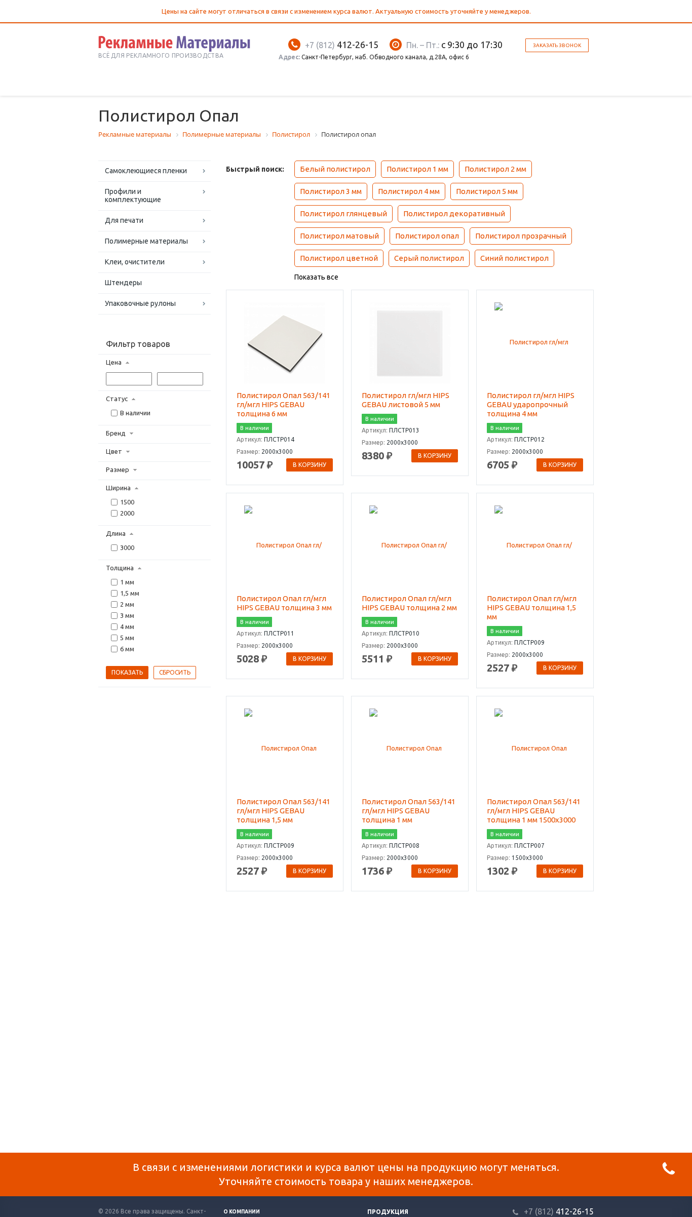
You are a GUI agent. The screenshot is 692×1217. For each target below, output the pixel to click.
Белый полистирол (335, 169)
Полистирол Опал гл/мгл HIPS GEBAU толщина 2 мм (409, 603)
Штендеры (123, 283)
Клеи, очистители (135, 262)
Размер (117, 469)
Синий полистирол (514, 258)
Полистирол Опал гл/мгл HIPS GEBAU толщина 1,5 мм (531, 607)
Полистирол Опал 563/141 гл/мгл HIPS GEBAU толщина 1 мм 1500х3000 (534, 810)
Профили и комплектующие (133, 195)
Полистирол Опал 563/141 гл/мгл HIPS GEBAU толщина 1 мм (408, 810)
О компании (241, 1211)
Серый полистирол (429, 258)
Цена (114, 362)
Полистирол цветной (339, 258)
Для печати (124, 220)
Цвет (114, 451)
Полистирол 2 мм (495, 169)
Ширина (118, 487)
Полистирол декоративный (454, 213)
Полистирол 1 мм (417, 169)
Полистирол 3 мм (331, 191)
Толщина (120, 567)
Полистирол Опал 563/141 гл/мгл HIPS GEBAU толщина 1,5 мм (283, 810)
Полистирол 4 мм (409, 191)
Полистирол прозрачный (520, 235)
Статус (117, 398)
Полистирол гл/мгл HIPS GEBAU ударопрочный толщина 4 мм (530, 404)
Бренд (116, 433)
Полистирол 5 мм (487, 191)
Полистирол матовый (339, 235)
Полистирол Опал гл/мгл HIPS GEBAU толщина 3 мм (284, 603)
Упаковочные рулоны (140, 303)
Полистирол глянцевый (343, 213)
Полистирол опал (427, 235)
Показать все (316, 277)
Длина (116, 533)
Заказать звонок (557, 45)
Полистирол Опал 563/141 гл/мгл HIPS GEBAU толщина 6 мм (283, 404)
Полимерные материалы (146, 241)
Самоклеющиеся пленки (146, 171)
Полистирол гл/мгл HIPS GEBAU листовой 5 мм (405, 400)
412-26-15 (341, 45)
